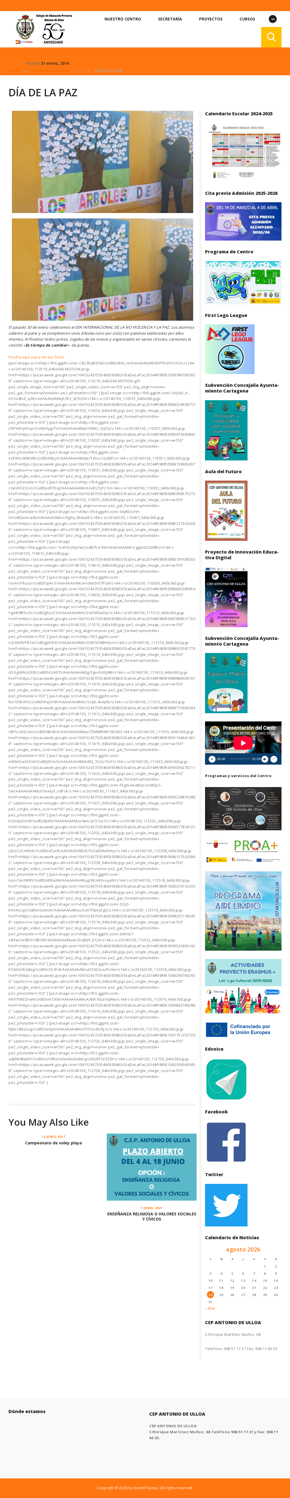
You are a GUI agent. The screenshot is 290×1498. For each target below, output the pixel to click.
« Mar (210, 1308)
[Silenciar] (264, 759)
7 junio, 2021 (152, 1208)
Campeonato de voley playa (53, 1143)
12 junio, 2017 (53, 1137)
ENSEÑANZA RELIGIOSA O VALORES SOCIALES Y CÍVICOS (151, 1216)
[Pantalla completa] (273, 759)
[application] (243, 743)
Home (14, 70)
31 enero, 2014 (55, 63)
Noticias (16, 63)
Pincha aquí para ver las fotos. (36, 357)
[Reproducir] (212, 759)
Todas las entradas (50, 70)
